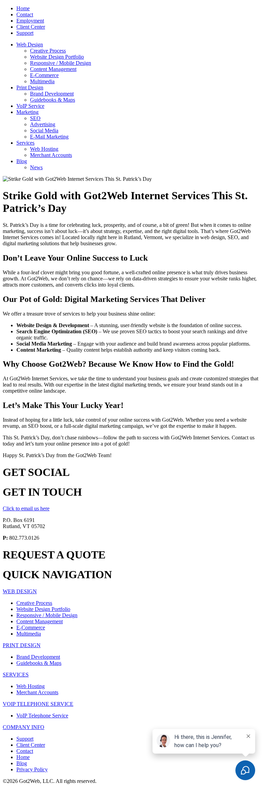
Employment (30, 21)
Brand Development (52, 94)
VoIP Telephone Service (42, 715)
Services (25, 143)
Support (24, 33)
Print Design (29, 87)
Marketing (27, 112)
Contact (24, 14)
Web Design (29, 44)
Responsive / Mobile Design (60, 63)
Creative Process (48, 51)
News (36, 167)
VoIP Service (30, 106)
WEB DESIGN (20, 591)
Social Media (44, 130)
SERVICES (16, 674)
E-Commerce (44, 75)
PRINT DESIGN (22, 645)
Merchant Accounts (51, 155)
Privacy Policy (32, 769)
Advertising (42, 124)
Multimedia (42, 81)
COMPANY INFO (23, 727)
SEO (35, 118)
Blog (21, 161)
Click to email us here (26, 508)
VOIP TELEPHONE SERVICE (38, 704)
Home (23, 8)
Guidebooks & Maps (52, 100)
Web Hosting (44, 149)
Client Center (30, 27)
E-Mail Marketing (49, 137)
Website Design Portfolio (57, 57)
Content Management (53, 69)
